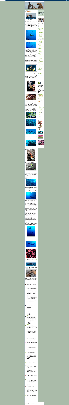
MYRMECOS (40, 48)
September (40, 112)
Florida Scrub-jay (40, 58)
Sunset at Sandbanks (40, 68)
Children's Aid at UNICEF (41, 96)
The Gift (40, 43)
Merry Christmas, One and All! (41, 107)
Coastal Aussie (40, 73)
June (39, 114)
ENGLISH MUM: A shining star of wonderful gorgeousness (41, 41)
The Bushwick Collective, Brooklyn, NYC (41, 51)
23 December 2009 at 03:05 (29, 314)
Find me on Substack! (41, 42)
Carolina (27, 315)
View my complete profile (41, 94)
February (40, 117)
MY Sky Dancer (35, 259)
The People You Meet (41, 64)
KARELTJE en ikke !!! (41, 61)
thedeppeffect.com (40, 62)
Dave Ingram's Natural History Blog (41, 50)
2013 (39, 103)
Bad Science (40, 55)
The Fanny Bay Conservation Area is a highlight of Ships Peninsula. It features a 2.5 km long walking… (41, 35)
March (39, 116)
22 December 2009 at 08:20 (29, 307)
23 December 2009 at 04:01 (29, 323)
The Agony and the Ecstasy (28, 11)
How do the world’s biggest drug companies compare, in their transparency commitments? (41, 56)
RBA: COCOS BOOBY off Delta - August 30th (41, 29)
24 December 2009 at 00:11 (29, 357)
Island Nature (40, 36)
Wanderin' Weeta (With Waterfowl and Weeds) (41, 32)
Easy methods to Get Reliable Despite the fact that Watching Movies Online (41, 47)
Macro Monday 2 (40, 52)
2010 (39, 105)
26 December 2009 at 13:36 (29, 373)
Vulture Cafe (40, 69)
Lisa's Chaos (40, 44)
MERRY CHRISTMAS (41, 67)
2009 (39, 106)
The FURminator (40, 98)
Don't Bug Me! (30, 3)
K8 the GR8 (40, 53)
